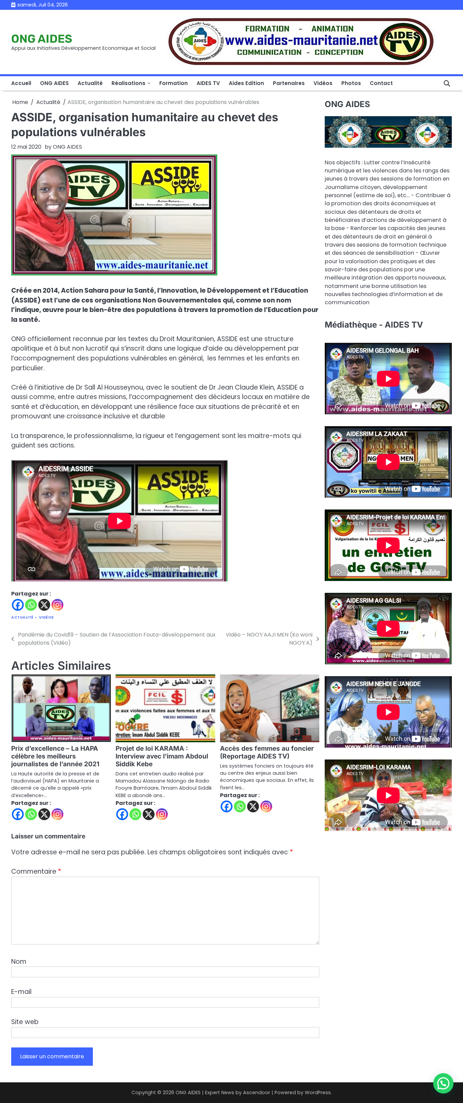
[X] (44, 605)
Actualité (90, 83)
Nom (18, 961)
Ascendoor (256, 1092)
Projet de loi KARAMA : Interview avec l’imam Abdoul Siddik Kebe (162, 756)
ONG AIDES (41, 38)
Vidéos (323, 83)
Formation (173, 83)
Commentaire (36, 871)
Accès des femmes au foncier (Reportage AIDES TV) (267, 752)
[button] (443, 1083)
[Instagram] (57, 605)
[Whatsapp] (31, 605)
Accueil (21, 83)
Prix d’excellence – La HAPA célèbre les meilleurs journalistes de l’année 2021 (55, 756)
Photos (351, 83)
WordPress (318, 1092)
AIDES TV (208, 83)
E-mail (21, 991)
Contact (381, 83)
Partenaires (289, 83)
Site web (25, 1021)
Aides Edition (246, 83)
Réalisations (128, 83)
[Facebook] (18, 605)
